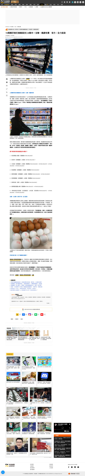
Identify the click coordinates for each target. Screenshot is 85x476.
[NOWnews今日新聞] (5, 2)
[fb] (62, 2)
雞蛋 (12, 319)
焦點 (12, 4)
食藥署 (27, 78)
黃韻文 (8, 35)
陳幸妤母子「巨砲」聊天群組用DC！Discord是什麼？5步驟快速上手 (44, 383)
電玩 (46, 4)
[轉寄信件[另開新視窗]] (6, 85)
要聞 (19, 4)
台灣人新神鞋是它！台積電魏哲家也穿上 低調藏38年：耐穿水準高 (17, 403)
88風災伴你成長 (13, 7)
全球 (34, 4)
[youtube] (70, 2)
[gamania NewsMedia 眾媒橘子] (74, 474)
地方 (58, 4)
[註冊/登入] (83, 2)
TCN (26, 7)
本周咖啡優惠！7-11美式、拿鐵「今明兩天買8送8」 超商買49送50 (29, 418)
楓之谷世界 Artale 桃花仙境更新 (13, 382)
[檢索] (80, 2)
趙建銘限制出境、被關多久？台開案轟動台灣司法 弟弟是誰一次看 (17, 454)
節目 (54, 4)
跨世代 (20, 7)
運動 (31, 4)
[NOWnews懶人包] (75, 2)
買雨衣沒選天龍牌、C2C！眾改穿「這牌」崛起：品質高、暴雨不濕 (13, 367)
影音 (51, 4)
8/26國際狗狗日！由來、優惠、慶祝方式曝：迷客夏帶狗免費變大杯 (28, 383)
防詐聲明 (32, 464)
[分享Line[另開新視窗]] (6, 82)
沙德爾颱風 (6, 4)
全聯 (33, 275)
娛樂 (27, 4)
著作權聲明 (32, 469)
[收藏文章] (6, 95)
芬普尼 (16, 319)
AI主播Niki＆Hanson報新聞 (46, 7)
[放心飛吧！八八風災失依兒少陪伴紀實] (15, 1)
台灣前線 (31, 7)
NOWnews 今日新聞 (9, 26)
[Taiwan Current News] (72, 2)
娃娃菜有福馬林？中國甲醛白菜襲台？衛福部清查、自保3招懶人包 (44, 433)
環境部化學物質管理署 (15, 259)
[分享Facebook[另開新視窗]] (6, 79)
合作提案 (51, 467)
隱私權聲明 (32, 467)
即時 (16, 4)
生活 (42, 4)
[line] (67, 2)
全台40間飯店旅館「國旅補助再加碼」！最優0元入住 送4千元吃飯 (13, 418)
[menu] (2, 4)
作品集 (48, 303)
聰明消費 (19, 26)
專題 (23, 4)
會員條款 (51, 464)
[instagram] (65, 2)
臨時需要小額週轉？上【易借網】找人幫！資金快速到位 (44, 418)
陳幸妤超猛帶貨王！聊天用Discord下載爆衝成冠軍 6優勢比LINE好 (28, 367)
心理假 (36, 7)
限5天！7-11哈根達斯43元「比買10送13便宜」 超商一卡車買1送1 (13, 433)
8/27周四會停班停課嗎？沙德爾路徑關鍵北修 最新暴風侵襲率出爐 (28, 433)
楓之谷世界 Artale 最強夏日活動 (44, 366)
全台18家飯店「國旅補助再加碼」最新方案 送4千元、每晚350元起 (40, 454)
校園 (62, 4)
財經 (38, 4)
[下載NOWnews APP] (78, 2)
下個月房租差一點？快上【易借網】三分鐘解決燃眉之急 (40, 403)
